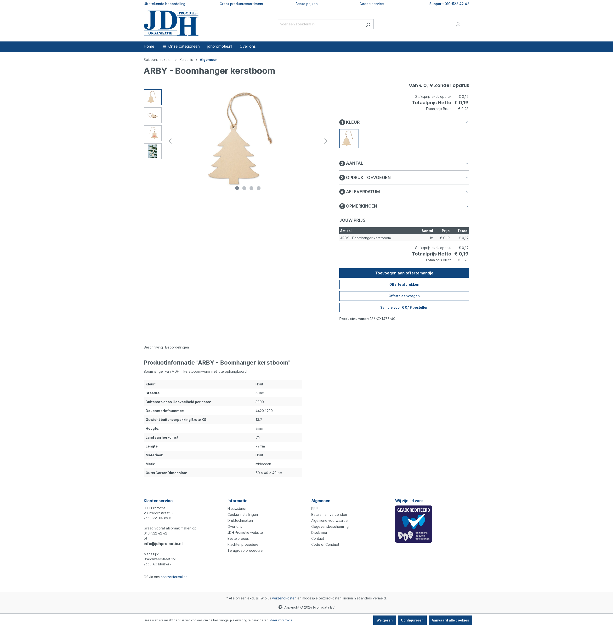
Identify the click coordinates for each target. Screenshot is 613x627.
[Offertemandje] (466, 22)
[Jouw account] (458, 24)
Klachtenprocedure (242, 544)
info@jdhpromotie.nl (163, 543)
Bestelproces (238, 538)
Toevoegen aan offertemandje (404, 273)
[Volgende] (325, 141)
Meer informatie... (282, 620)
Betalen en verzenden (329, 514)
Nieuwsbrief (236, 508)
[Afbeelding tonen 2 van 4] (244, 188)
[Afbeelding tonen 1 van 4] (237, 188)
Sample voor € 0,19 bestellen (404, 307)
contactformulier (174, 577)
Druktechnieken (240, 520)
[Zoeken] (368, 24)
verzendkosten (284, 598)
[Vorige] (170, 141)
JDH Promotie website (245, 532)
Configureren (412, 620)
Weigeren (384, 620)
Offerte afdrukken (404, 284)
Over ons (234, 526)
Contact (317, 538)
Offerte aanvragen (404, 296)
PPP (314, 508)
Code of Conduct (325, 544)
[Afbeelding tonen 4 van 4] (259, 188)
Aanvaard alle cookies (450, 620)
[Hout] (348, 138)
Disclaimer (319, 532)
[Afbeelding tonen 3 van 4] (251, 188)
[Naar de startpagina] (171, 23)
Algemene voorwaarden (330, 520)
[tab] (153, 347)
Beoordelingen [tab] (177, 347)
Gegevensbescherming (330, 526)
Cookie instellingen (242, 514)
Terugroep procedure (245, 550)
